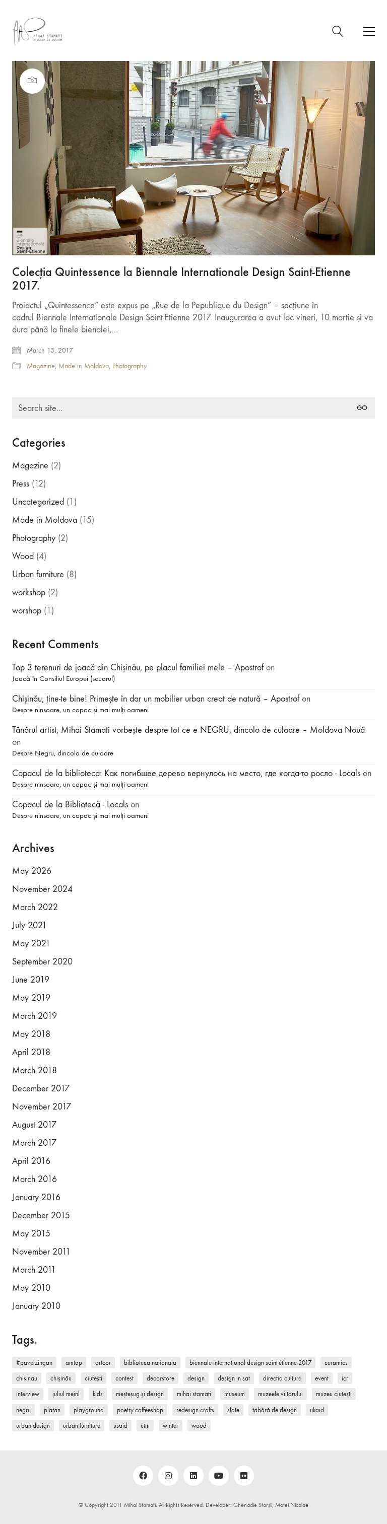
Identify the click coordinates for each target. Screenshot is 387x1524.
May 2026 (31, 871)
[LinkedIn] (193, 1476)
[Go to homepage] (37, 32)
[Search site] (337, 33)
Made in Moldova (83, 366)
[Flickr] (244, 1476)
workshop (28, 592)
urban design (33, 1425)
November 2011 (41, 1251)
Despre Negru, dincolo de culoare (62, 752)
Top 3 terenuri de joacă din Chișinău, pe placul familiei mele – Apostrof (138, 667)
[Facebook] (143, 1476)
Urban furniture (38, 574)
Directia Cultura (282, 1378)
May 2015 (31, 1233)
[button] (369, 32)
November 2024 (42, 889)
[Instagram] (168, 1476)
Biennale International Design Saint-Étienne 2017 (250, 1362)
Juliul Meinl (66, 1394)
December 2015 (41, 1215)
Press (20, 483)
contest (124, 1378)
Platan (52, 1410)
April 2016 (31, 1161)
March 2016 (34, 1179)
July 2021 (29, 925)
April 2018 (31, 1052)
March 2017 (34, 1143)
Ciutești (93, 1378)
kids (98, 1394)
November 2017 (41, 1106)
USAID (120, 1425)
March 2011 (34, 1270)
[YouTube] (219, 1476)
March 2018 (34, 1070)
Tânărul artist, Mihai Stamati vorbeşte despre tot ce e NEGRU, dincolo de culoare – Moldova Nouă (188, 730)
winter (170, 1425)
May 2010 (31, 1288)
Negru (23, 1410)
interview (27, 1394)
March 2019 (34, 1016)
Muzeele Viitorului (280, 1394)
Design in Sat (234, 1378)
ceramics (336, 1362)
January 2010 (36, 1306)
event (322, 1378)
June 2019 (30, 980)
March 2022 (35, 907)
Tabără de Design (274, 1410)
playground (89, 1410)
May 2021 (31, 943)
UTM (145, 1425)
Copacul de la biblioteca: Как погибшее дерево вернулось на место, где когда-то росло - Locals (186, 773)
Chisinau (26, 1378)
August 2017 (34, 1125)
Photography (129, 366)
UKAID (317, 1410)
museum (234, 1394)
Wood (23, 556)
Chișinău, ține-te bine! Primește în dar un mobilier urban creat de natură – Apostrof (155, 699)
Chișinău (61, 1378)
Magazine (41, 366)
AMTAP (74, 1362)
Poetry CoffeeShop (140, 1410)
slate (233, 1410)
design (196, 1378)
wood (199, 1425)
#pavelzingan (34, 1362)
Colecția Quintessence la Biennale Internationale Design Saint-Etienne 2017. (181, 278)
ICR (345, 1378)
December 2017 (41, 1088)
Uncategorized (38, 502)
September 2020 (42, 961)
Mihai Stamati (194, 1394)
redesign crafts (195, 1410)
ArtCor (103, 1362)
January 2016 (36, 1197)
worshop (26, 610)
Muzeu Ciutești (334, 1394)
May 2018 (31, 1034)
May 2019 (31, 998)
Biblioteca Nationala (150, 1362)
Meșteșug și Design (140, 1394)
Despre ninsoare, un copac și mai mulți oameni (80, 709)
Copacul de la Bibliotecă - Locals (70, 804)
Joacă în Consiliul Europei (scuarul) (63, 678)
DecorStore (160, 1378)
